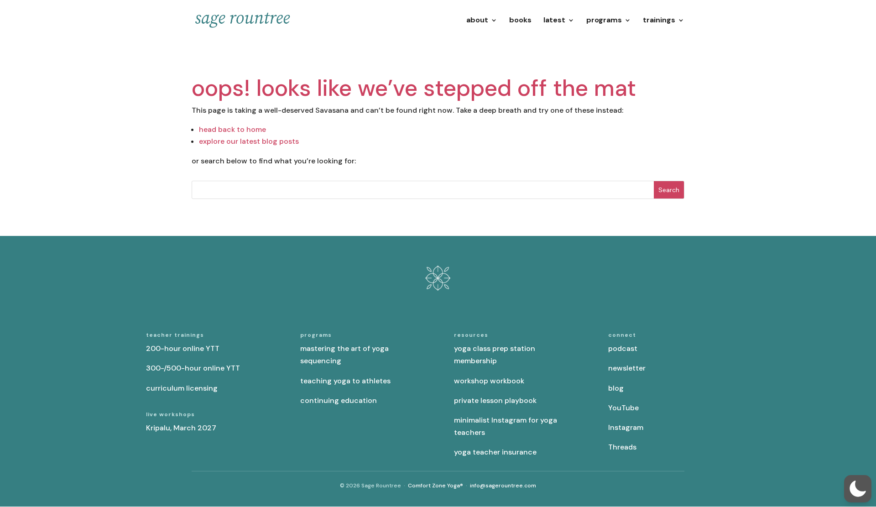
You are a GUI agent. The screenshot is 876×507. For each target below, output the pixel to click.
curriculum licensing (182, 388)
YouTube (623, 408)
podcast (622, 348)
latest (554, 21)
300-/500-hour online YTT (193, 368)
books (520, 21)
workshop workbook (489, 381)
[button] (857, 488)
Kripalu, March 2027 (181, 428)
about (477, 21)
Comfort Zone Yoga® (435, 485)
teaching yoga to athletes (345, 381)
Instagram (625, 427)
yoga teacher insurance (495, 452)
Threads (622, 447)
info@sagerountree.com (503, 485)
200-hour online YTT (182, 348)
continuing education (338, 400)
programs (604, 21)
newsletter (627, 368)
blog (616, 388)
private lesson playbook (495, 400)
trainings (659, 21)
